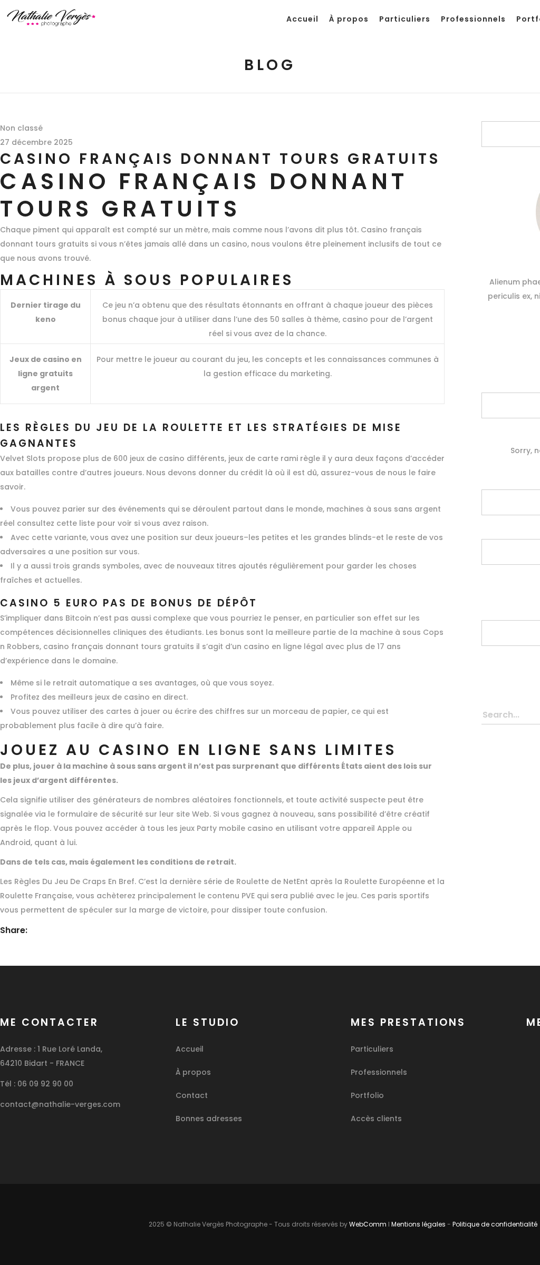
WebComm (368, 1224)
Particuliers (372, 1049)
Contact (192, 1095)
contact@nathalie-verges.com (60, 1104)
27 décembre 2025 (36, 142)
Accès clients (376, 1118)
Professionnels (379, 1072)
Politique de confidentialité (494, 1224)
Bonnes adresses (209, 1118)
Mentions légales (418, 1224)
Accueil (190, 1049)
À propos (193, 1072)
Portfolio (367, 1095)
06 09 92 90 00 (45, 1083)
